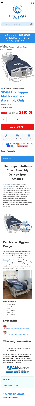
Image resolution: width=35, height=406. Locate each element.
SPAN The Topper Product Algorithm (18, 334)
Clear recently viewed (10, 397)
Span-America (7, 107)
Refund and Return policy (10, 385)
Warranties (6, 379)
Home (2, 45)
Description (7, 159)
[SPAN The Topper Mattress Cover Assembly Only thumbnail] (4, 88)
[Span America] (17, 369)
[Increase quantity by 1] (17, 119)
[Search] (30, 24)
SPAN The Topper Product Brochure (18, 328)
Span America (7, 186)
